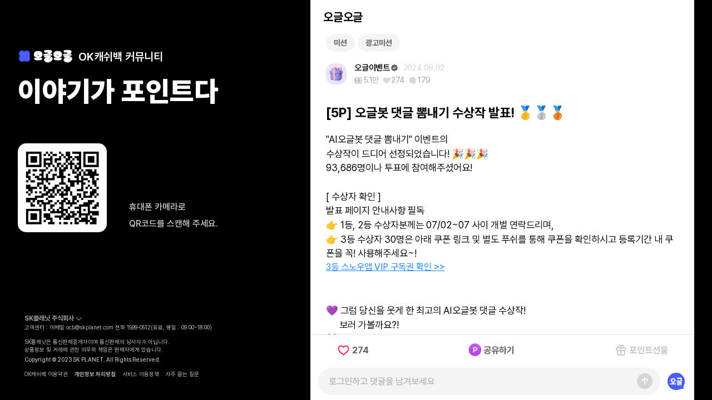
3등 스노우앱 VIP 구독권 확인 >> (385, 266)
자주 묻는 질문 (182, 374)
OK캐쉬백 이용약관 (46, 374)
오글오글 (342, 17)
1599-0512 (139, 327)
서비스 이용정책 (140, 374)
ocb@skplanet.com (89, 327)
